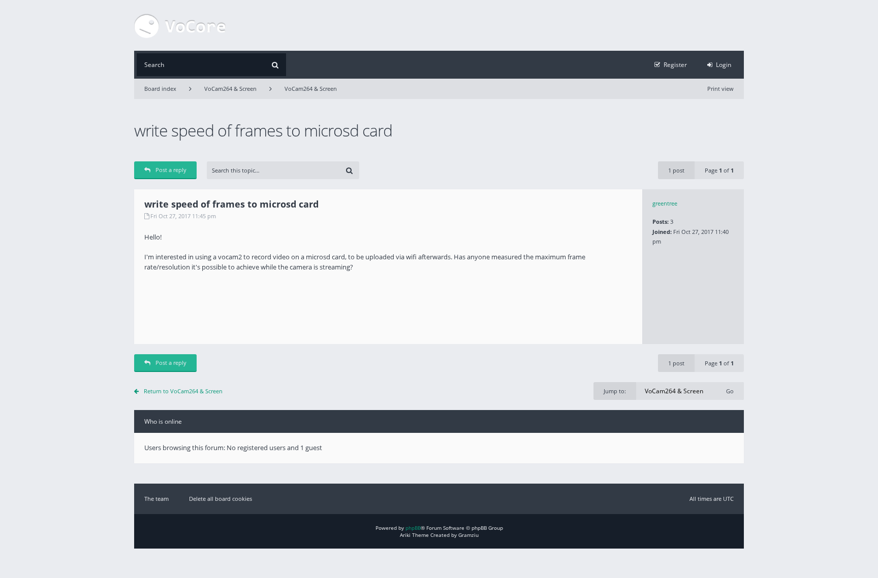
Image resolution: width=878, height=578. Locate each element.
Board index (160, 88)
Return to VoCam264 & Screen (183, 391)
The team (156, 498)
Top (751, 336)
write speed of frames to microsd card (263, 130)
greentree (664, 203)
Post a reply (170, 170)
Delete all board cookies (220, 498)
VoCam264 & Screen (230, 88)
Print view (720, 88)
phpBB (413, 527)
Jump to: (615, 391)
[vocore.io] (180, 25)
